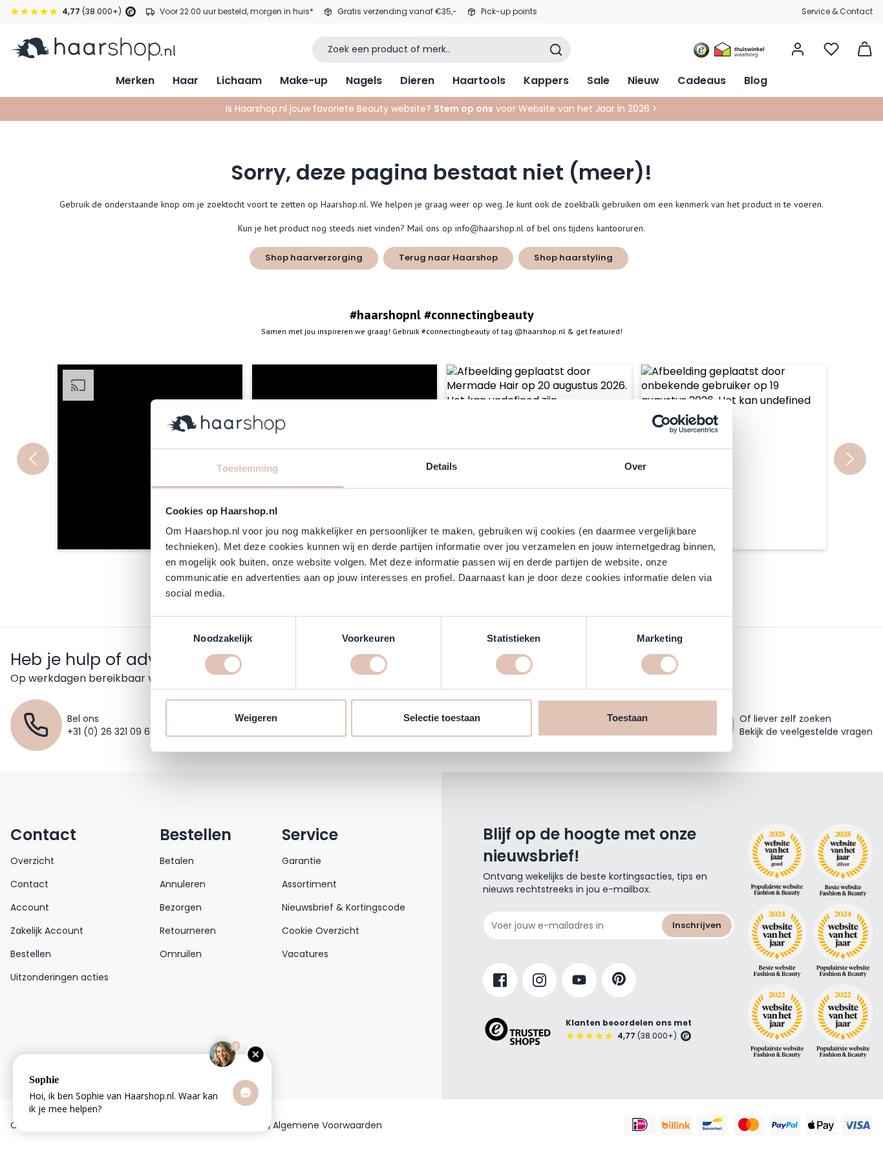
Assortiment (309, 884)
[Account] (797, 49)
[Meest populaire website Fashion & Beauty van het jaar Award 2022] (843, 1021)
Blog (755, 80)
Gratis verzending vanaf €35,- (397, 11)
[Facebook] (500, 980)
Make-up (304, 80)
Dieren (417, 80)
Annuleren (183, 884)
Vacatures (305, 953)
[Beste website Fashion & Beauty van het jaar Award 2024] (777, 940)
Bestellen (30, 953)
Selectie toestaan (441, 717)
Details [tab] (442, 466)
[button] (150, 456)
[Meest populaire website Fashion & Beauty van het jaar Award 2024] (843, 940)
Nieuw (643, 80)
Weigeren (256, 717)
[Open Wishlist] (831, 49)
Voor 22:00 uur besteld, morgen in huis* (237, 11)
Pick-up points (509, 11)
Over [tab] (635, 466)
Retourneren (188, 930)
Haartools (478, 80)
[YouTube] (579, 980)
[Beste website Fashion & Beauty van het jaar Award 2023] (777, 1021)
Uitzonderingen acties (59, 977)
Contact (29, 884)
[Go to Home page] (92, 49)
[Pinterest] (619, 980)
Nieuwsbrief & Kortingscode (343, 907)
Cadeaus (701, 80)
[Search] (556, 50)
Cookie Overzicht (320, 930)
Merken (135, 80)
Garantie (301, 860)
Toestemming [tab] (247, 468)
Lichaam (239, 80)
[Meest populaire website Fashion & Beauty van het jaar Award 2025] (843, 860)
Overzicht (32, 860)
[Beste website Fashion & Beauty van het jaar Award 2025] (777, 860)
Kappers (546, 80)
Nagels (364, 80)
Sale (598, 80)
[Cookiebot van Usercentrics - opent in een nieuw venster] (661, 424)
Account (29, 907)
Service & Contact (837, 11)
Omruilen (181, 953)
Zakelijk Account (46, 930)
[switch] (368, 664)
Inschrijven (696, 925)
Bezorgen (181, 907)
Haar (185, 80)
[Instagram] (539, 980)
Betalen (177, 860)
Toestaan (627, 717)
